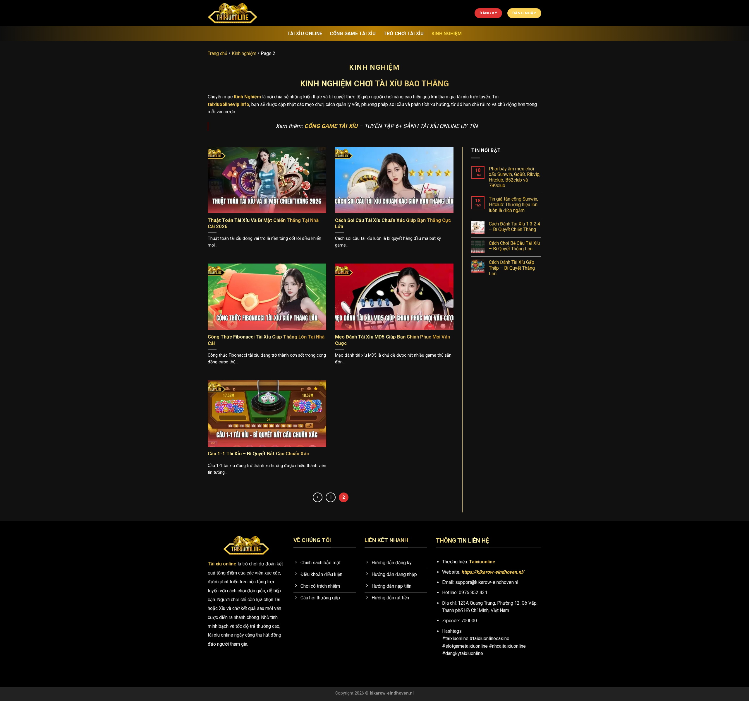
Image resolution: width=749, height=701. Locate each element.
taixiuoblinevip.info (228, 104)
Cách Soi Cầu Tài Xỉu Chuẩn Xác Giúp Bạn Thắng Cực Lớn (393, 224)
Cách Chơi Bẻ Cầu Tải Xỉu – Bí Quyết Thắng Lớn (514, 246)
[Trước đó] (318, 497)
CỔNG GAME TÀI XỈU (331, 126)
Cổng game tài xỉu (353, 33)
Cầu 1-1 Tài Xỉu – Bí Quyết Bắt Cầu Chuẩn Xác (258, 453)
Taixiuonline (482, 562)
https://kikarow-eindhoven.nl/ (492, 572)
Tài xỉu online (304, 33)
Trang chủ (217, 53)
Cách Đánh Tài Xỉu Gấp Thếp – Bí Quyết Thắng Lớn (512, 267)
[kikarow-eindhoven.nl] (237, 13)
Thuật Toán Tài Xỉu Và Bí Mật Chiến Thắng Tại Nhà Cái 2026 (263, 224)
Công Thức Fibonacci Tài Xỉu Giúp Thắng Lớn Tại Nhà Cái (266, 340)
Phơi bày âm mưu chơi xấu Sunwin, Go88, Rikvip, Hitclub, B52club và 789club (514, 177)
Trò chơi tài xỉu (404, 33)
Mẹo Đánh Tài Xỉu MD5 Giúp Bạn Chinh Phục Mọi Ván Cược (392, 340)
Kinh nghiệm (447, 33)
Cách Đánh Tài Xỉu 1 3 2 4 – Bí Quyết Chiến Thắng (514, 226)
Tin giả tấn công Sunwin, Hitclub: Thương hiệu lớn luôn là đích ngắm (513, 204)
